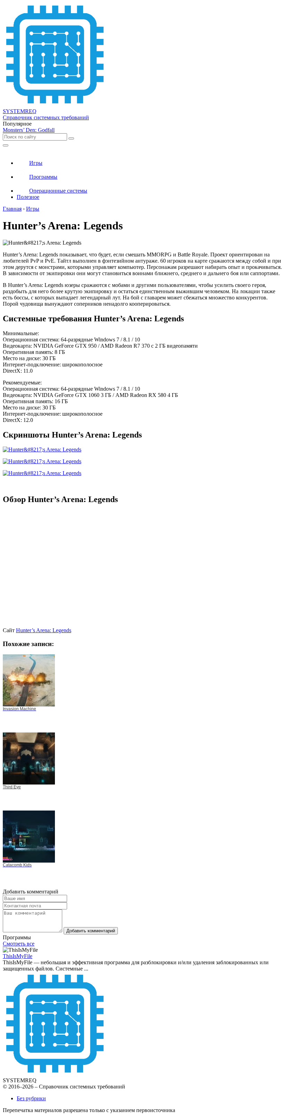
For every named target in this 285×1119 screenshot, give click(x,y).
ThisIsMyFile (17, 956)
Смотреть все (18, 944)
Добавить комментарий (90, 930)
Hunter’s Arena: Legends (43, 630)
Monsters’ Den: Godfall (29, 130)
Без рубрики (31, 1098)
